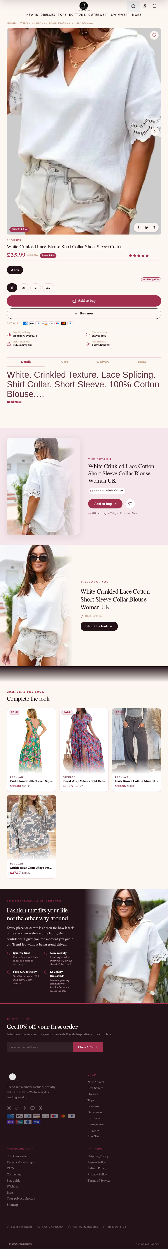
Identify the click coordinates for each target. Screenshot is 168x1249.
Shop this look (97, 626)
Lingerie (93, 1130)
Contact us (14, 1174)
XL (48, 287)
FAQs (10, 1168)
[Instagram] (9, 1108)
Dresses (93, 1094)
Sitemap (12, 1205)
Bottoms (93, 1106)
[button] (139, 255)
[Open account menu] (145, 6)
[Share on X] (154, 227)
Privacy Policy (97, 1174)
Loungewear (96, 1124)
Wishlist (12, 1186)
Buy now (86, 313)
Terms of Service (99, 1180)
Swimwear (95, 1118)
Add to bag (87, 301)
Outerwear (95, 1112)
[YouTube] (32, 1108)
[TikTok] (17, 1108)
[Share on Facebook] (138, 227)
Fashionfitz (25, 1244)
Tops (91, 1100)
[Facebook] (25, 1108)
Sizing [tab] (142, 361)
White (14, 270)
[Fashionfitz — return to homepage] (84, 6)
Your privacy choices (21, 1198)
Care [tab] (64, 361)
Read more (14, 401)
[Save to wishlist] (154, 35)
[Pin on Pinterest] (146, 227)
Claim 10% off (88, 1047)
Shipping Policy (98, 1156)
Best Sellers (95, 1088)
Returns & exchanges (21, 1162)
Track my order (17, 1156)
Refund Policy (97, 1168)
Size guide (152, 280)
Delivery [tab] (103, 361)
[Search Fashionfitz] (133, 6)
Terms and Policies (147, 1244)
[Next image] (155, 131)
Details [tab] (26, 361)
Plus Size (94, 1136)
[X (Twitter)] (40, 1108)
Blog (10, 1192)
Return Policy (97, 1162)
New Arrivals (96, 1082)
